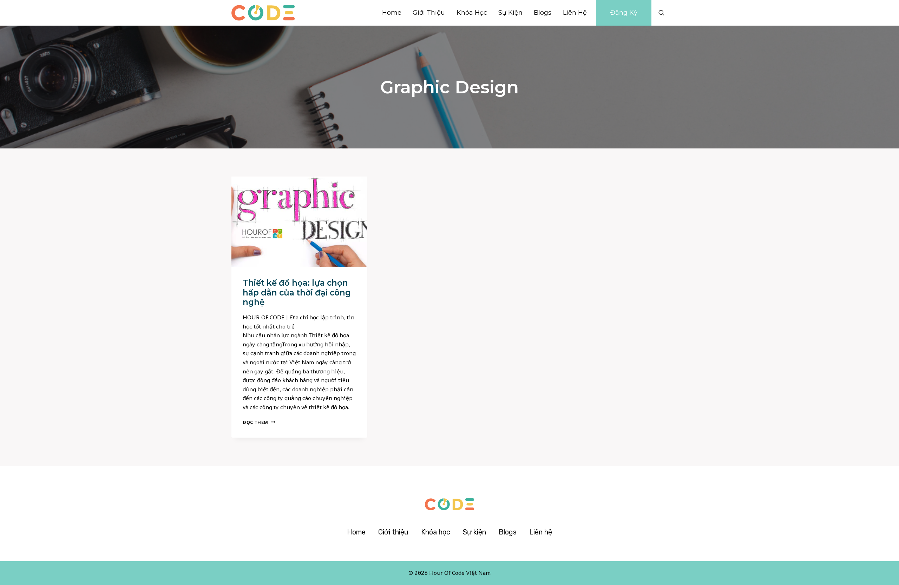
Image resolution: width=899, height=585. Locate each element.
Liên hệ (575, 12)
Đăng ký (623, 12)
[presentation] (299, 222)
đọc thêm (259, 422)
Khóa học (472, 12)
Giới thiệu (429, 12)
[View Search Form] (661, 12)
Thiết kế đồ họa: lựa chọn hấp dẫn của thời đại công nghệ (297, 292)
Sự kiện (510, 12)
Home (391, 12)
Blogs (542, 12)
